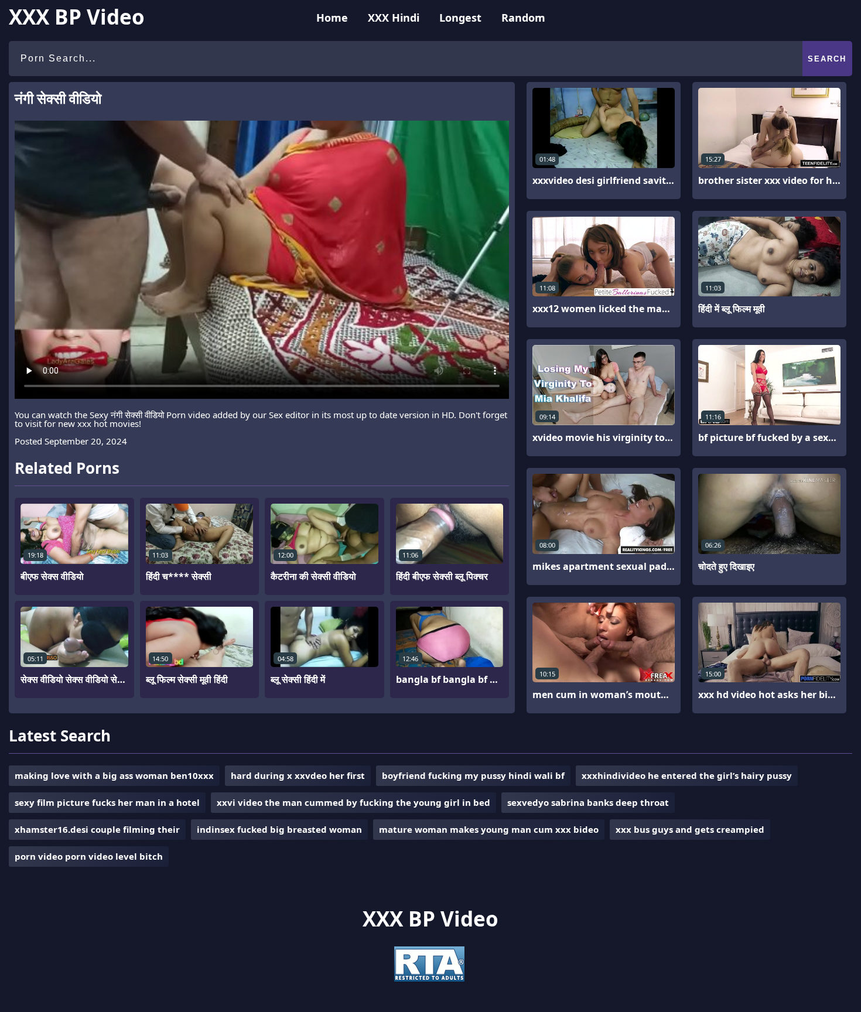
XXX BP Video (77, 16)
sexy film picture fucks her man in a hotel (107, 802)
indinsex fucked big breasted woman (279, 829)
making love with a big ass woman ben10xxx (114, 775)
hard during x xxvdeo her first (298, 775)
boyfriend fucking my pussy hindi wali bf (473, 775)
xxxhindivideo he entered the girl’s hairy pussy (687, 775)
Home (332, 18)
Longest (460, 18)
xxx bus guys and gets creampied (690, 829)
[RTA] (429, 978)
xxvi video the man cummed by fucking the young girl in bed (353, 802)
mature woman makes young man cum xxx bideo (489, 829)
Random (523, 18)
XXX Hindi (393, 18)
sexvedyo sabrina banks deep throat (588, 802)
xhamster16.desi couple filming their (97, 829)
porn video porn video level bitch (89, 856)
